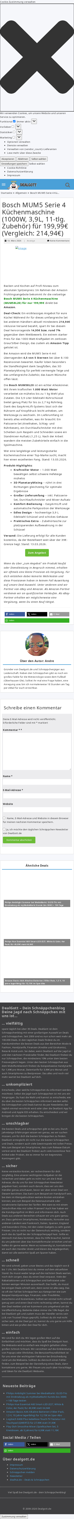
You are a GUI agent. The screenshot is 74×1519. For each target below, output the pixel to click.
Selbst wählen (38, 158)
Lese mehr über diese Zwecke (24, 152)
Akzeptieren (7, 158)
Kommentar (11, 730)
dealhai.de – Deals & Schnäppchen (29, 1479)
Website (8, 804)
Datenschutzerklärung (20, 171)
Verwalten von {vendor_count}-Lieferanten (32, 149)
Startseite (6, 192)
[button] (37, 57)
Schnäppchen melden (22, 1472)
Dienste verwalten (17, 145)
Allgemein (21, 192)
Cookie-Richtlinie (17, 167)
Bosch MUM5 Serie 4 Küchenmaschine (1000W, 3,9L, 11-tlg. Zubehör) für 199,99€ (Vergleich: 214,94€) (35, 219)
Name (7, 776)
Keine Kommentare (59, 240)
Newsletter (16, 1476)
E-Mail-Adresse (13, 790)
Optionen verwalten (18, 141)
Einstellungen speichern (14, 163)
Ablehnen (23, 158)
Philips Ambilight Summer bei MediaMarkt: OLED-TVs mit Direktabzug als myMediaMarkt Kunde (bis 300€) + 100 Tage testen (34, 905)
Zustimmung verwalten (13, 1516)
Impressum (13, 175)
